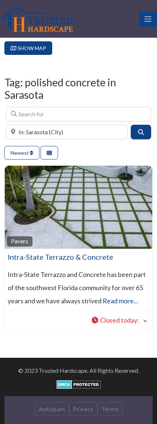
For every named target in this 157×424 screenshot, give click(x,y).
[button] (119, 320)
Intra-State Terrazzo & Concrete (60, 256)
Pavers (19, 241)
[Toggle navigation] (148, 19)
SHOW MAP (31, 48)
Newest (20, 153)
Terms (110, 408)
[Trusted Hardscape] (36, 18)
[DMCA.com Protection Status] (79, 383)
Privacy (83, 408)
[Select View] (49, 153)
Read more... (120, 301)
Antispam (52, 408)
